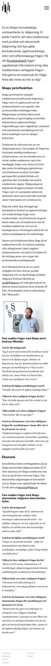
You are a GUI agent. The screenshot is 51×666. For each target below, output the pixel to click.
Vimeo (5, 659)
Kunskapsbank (17, 61)
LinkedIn (5, 662)
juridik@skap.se (10, 282)
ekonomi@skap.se (28, 487)
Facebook (6, 653)
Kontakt (31, 653)
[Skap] (6, 8)
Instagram (6, 656)
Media (30, 656)
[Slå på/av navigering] (46, 8)
